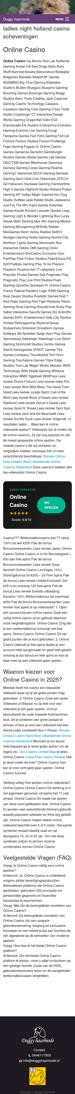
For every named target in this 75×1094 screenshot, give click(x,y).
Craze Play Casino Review (45, 756)
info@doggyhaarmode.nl (41, 1060)
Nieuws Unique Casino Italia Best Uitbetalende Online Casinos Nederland (37, 735)
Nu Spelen (51, 505)
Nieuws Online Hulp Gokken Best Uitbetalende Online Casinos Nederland (34, 461)
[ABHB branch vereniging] (37, 1075)
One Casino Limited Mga (37, 751)
